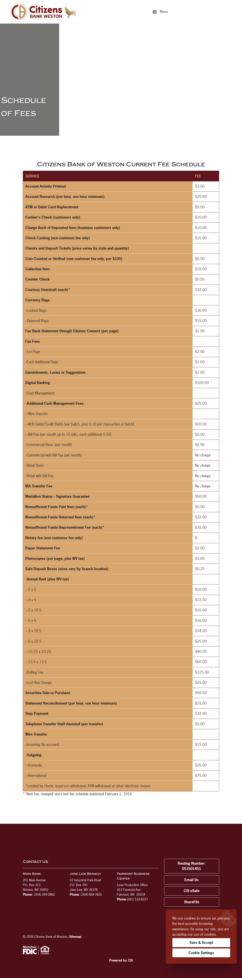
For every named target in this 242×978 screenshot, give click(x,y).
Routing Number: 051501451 (192, 866)
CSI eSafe (191, 890)
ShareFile (191, 902)
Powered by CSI (121, 960)
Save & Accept (201, 942)
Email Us (191, 879)
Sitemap (75, 936)
